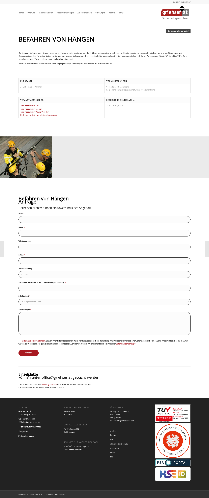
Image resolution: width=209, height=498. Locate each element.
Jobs (111, 456)
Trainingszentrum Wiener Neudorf (34, 112)
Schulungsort (24, 296)
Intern (112, 452)
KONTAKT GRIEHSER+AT (182, 2)
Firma (21, 213)
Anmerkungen (24, 309)
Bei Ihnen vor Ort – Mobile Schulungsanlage (38, 115)
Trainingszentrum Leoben (31, 109)
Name (21, 227)
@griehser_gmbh (27, 436)
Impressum (114, 448)
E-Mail (21, 255)
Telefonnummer (25, 241)
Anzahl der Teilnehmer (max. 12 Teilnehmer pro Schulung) (42, 282)
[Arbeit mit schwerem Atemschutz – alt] (207, 249)
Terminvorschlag (25, 268)
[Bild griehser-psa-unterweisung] (26, 157)
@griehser (23, 431)
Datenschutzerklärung (125, 344)
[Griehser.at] (175, 12)
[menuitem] (21, 12)
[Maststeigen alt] (2, 249)
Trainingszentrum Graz (29, 105)
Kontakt (113, 435)
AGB (111, 439)
